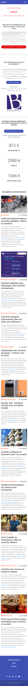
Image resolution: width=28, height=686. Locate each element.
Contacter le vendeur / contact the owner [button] (13, 46)
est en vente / (14, 16)
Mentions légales (14, 660)
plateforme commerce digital (10, 300)
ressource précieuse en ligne (8, 647)
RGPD (14, 663)
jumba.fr (14, 12)
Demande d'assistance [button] (13, 82)
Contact (14, 666)
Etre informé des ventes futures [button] (13, 131)
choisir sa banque (13, 369)
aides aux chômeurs (18, 335)
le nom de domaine (14, 8)
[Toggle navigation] (25, 2)
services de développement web (9, 502)
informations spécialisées (10, 420)
